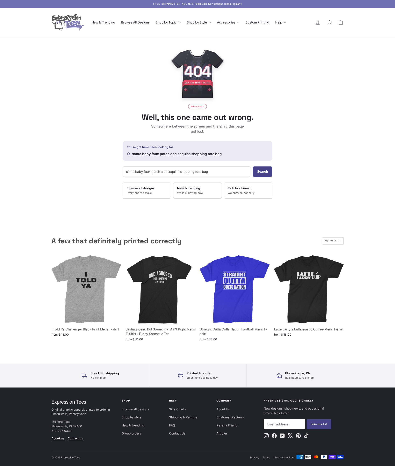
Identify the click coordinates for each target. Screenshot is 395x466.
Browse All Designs (135, 22)
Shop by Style (197, 22)
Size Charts (177, 409)
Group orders (131, 433)
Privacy (254, 457)
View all (332, 240)
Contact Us (177, 433)
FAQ (172, 425)
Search (262, 171)
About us (57, 438)
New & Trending (103, 22)
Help (279, 22)
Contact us (75, 438)
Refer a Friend (226, 425)
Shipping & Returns (183, 417)
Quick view (86, 320)
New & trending (133, 425)
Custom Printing (257, 22)
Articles (222, 433)
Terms (266, 457)
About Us (223, 409)
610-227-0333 (61, 430)
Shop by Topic (167, 22)
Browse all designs (135, 409)
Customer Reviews (230, 417)
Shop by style (131, 417)
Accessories (226, 22)
